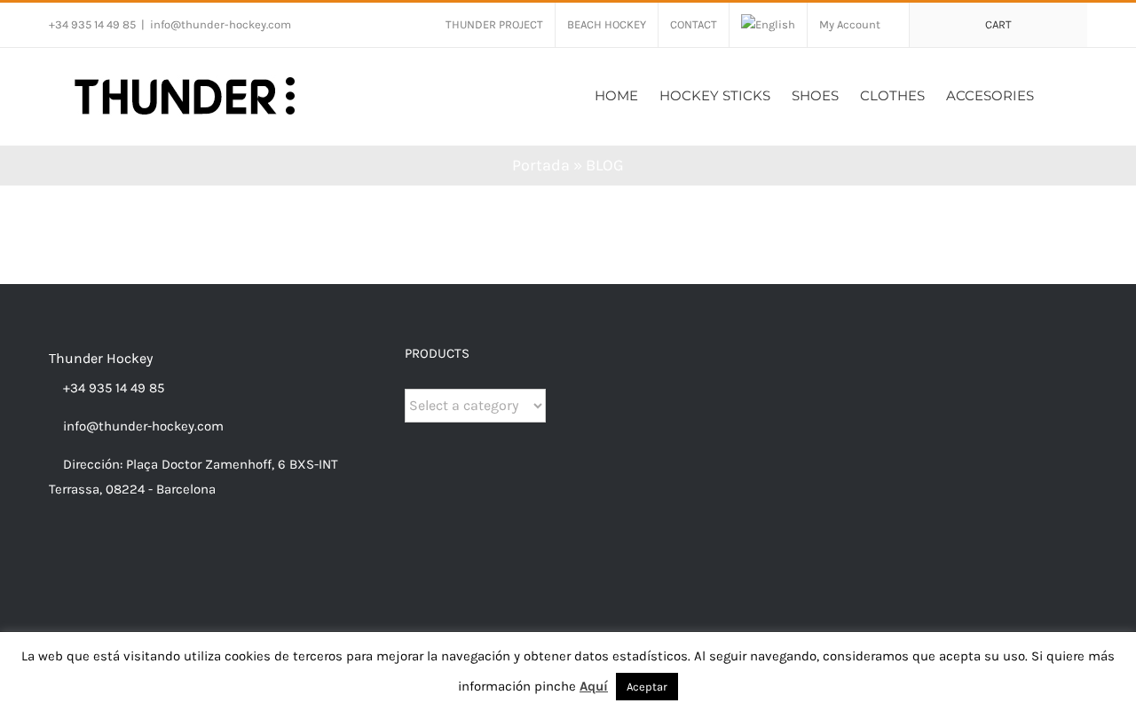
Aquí (594, 686)
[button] (1060, 93)
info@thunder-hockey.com (220, 24)
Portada (541, 165)
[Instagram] (78, 558)
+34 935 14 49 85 (111, 388)
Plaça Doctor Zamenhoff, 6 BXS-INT (232, 464)
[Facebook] (54, 558)
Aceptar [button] (647, 686)
